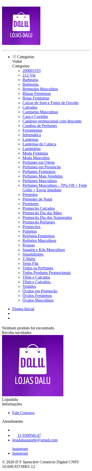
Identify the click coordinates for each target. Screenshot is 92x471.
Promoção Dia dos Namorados (47, 217)
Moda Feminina (35, 153)
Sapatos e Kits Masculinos (43, 249)
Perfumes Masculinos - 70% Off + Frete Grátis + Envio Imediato (54, 187)
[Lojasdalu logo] (21, 43)
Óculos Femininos (37, 295)
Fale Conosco (23, 413)
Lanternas (30, 139)
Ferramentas (32, 130)
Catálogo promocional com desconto (52, 121)
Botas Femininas (35, 98)
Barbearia (30, 80)
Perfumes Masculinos (39, 181)
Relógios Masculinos (39, 240)
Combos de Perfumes (39, 125)
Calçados (29, 107)
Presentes (30, 194)
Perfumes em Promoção (41, 167)
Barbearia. (30, 84)
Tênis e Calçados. (36, 282)
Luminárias (31, 148)
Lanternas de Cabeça (39, 144)
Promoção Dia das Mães (42, 213)
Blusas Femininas (36, 93)
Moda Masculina (36, 158)
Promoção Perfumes (38, 222)
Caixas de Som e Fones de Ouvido (50, 103)
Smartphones (32, 254)
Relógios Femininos (38, 236)
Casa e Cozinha (35, 116)
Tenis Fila (30, 263)
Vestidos (29, 286)
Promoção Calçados (38, 208)
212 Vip (29, 75)
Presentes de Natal (37, 199)
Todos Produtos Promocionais (46, 272)
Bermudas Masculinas (40, 89)
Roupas (28, 245)
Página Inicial (23, 309)
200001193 (31, 70)
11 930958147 (29, 435)
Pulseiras (29, 231)
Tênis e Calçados (36, 277)
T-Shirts (28, 259)
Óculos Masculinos (37, 300)
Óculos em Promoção (39, 291)
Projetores (30, 204)
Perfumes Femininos (38, 171)
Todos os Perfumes (37, 268)
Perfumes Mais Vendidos (42, 176)
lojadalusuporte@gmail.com (34, 440)
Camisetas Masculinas (40, 112)
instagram (20, 449)
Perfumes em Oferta (38, 162)
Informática (31, 135)
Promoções (31, 227)
